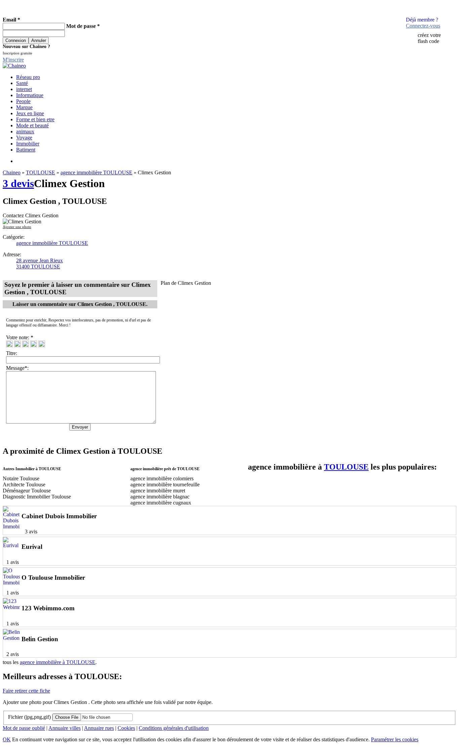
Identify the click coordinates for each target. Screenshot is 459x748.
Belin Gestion (40, 639)
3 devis (18, 183)
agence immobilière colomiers (162, 478)
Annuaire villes (64, 728)
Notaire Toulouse (21, 478)
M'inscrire (13, 59)
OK (7, 739)
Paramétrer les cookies (394, 739)
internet (24, 89)
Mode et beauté (32, 125)
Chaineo (11, 172)
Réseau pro (28, 77)
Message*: (17, 368)
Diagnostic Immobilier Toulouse (37, 496)
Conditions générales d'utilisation (174, 728)
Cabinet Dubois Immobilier (59, 516)
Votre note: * (20, 337)
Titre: (13, 353)
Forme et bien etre (35, 119)
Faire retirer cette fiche (26, 691)
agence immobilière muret (157, 490)
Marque (24, 107)
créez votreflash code (429, 38)
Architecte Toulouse (24, 484)
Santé (22, 83)
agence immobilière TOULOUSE (96, 172)
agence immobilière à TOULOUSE (57, 662)
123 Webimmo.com (48, 608)
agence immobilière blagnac (160, 496)
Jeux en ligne (30, 113)
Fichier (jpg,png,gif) (29, 717)
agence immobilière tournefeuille (165, 484)
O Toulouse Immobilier (53, 577)
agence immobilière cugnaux (160, 502)
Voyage (24, 137)
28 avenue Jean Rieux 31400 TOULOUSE (39, 263)
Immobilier (27, 143)
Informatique (29, 95)
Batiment (25, 149)
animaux (25, 131)
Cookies (126, 728)
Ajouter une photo (17, 227)
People (23, 101)
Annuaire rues (99, 728)
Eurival (32, 546)
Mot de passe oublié (24, 728)
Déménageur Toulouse (27, 490)
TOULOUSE (40, 172)
